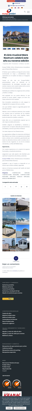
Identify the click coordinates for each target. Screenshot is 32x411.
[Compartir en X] (10, 187)
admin (28, 63)
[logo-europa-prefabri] (13, 12)
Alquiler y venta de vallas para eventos (13, 333)
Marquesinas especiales (9, 352)
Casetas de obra (6, 313)
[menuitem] (16, 1)
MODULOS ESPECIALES (23, 176)
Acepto (9, 408)
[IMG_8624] (27, 50)
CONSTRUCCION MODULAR (20, 173)
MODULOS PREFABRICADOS (9, 178)
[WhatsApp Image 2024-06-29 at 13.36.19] (13, 50)
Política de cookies (20, 408)
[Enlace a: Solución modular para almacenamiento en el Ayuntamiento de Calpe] (22, 231)
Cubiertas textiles (7, 348)
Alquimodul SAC (6, 369)
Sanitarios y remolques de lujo (10, 291)
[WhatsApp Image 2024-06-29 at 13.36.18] (9, 50)
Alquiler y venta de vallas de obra (11, 331)
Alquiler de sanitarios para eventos (12, 293)
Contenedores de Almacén (9, 319)
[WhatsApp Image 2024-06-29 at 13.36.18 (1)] (16, 36)
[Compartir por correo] (27, 187)
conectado (14, 270)
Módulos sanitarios (7, 287)
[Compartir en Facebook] (5, 187)
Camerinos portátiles (8, 289)
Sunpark (4, 371)
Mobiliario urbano (7, 335)
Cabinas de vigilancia (8, 323)
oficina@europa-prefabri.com (17, 5)
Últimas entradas (8, 17)
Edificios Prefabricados (8, 317)
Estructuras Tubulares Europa (10, 362)
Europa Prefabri (6, 158)
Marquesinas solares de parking (11, 350)
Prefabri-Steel (6, 367)
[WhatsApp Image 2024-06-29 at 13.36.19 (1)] (18, 50)
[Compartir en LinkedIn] (21, 187)
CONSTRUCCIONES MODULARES (10, 174)
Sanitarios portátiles (8, 285)
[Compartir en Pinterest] (16, 187)
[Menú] (28, 12)
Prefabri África (6, 365)
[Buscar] (24, 12)
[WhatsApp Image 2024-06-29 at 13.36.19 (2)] (23, 50)
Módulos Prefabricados (8, 315)
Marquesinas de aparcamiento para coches (14, 346)
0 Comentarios (15, 63)
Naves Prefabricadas (8, 321)
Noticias (22, 63)
